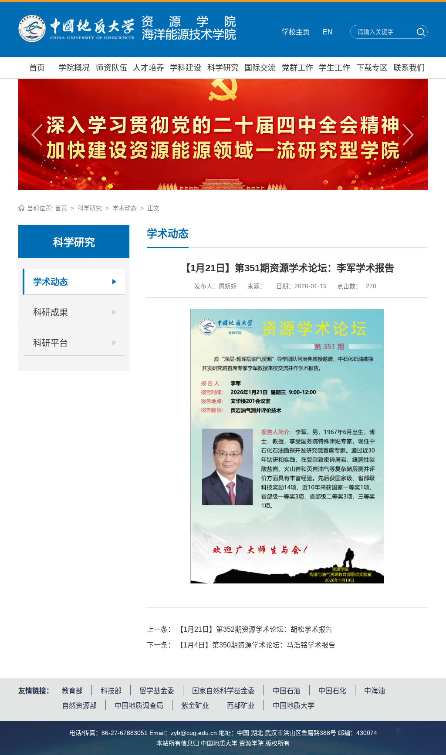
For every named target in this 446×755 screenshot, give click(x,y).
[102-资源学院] (127, 40)
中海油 (374, 690)
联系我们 (409, 68)
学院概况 (74, 68)
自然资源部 (79, 705)
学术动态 (124, 208)
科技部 (111, 690)
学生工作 (334, 68)
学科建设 (185, 68)
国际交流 (260, 68)
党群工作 (297, 68)
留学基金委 (156, 690)
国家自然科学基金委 (223, 690)
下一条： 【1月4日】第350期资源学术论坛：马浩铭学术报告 (241, 645)
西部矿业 (241, 705)
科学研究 (223, 68)
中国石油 (287, 690)
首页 (37, 68)
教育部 (72, 690)
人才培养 (148, 68)
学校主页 (296, 32)
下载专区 (372, 68)
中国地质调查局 (139, 705)
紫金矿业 (195, 705)
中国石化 (332, 690)
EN (328, 32)
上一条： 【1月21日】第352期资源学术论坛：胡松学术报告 (239, 629)
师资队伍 (111, 68)
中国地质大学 (293, 705)
